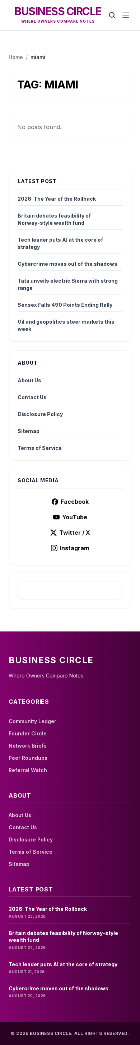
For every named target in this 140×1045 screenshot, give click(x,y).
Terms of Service (40, 448)
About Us (29, 380)
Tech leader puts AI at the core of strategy (60, 243)
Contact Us (32, 397)
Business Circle (57, 11)
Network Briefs (28, 746)
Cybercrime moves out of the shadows (67, 264)
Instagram (74, 548)
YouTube (74, 517)
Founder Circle (28, 733)
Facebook (75, 501)
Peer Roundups (28, 758)
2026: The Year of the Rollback (57, 199)
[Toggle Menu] (125, 15)
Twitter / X (74, 532)
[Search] (112, 15)
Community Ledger (32, 721)
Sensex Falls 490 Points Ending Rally (65, 305)
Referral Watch (28, 770)
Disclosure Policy (40, 414)
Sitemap (28, 431)
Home (16, 57)
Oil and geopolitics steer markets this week (66, 325)
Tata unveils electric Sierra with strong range (68, 284)
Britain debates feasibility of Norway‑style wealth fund (54, 219)
